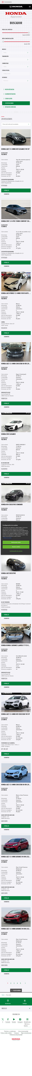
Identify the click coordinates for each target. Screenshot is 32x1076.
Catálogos (25, 1003)
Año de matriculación (7, 38)
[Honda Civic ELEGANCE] (16, 422)
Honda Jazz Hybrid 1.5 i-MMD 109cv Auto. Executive (16, 293)
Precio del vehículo (7, 29)
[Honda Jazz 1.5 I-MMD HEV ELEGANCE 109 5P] (16, 137)
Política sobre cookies (6, 1033)
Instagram (20, 1022)
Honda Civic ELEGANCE (8, 434)
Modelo (4, 49)
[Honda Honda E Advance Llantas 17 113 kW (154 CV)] (16, 633)
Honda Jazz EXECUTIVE (8, 573)
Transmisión (5, 56)
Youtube (14, 1022)
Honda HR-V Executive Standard (12, 505)
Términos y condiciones (10, 1031)
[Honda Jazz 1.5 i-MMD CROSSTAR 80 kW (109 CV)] (16, 352)
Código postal (5, 70)
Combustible (5, 63)
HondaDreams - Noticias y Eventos (27, 1024)
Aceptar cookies (16, 546)
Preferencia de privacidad (16, 1034)
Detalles (6, 190)
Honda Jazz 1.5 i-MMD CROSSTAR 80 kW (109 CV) (16, 364)
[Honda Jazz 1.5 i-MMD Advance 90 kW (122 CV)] (16, 845)
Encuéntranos (8, 1003)
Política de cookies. (7, 537)
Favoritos (6, 194)
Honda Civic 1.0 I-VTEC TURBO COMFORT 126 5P (16, 221)
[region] (16, 538)
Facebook (8, 1022)
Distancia (4, 77)
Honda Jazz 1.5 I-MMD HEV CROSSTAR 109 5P (15, 714)
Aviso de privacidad (23, 1031)
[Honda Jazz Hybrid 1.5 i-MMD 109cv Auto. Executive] (16, 281)
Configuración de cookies (16, 551)
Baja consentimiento (26, 1033)
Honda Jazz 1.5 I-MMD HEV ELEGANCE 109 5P (15, 149)
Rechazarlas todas (16, 542)
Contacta (16, 1033)
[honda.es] (16, 7)
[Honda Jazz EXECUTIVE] (16, 561)
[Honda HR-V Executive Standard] (16, 493)
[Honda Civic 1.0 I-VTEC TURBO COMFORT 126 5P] (16, 209)
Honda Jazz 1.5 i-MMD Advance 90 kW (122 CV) (16, 857)
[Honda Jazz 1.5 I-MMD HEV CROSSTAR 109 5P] (16, 702)
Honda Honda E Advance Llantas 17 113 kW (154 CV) (16, 645)
